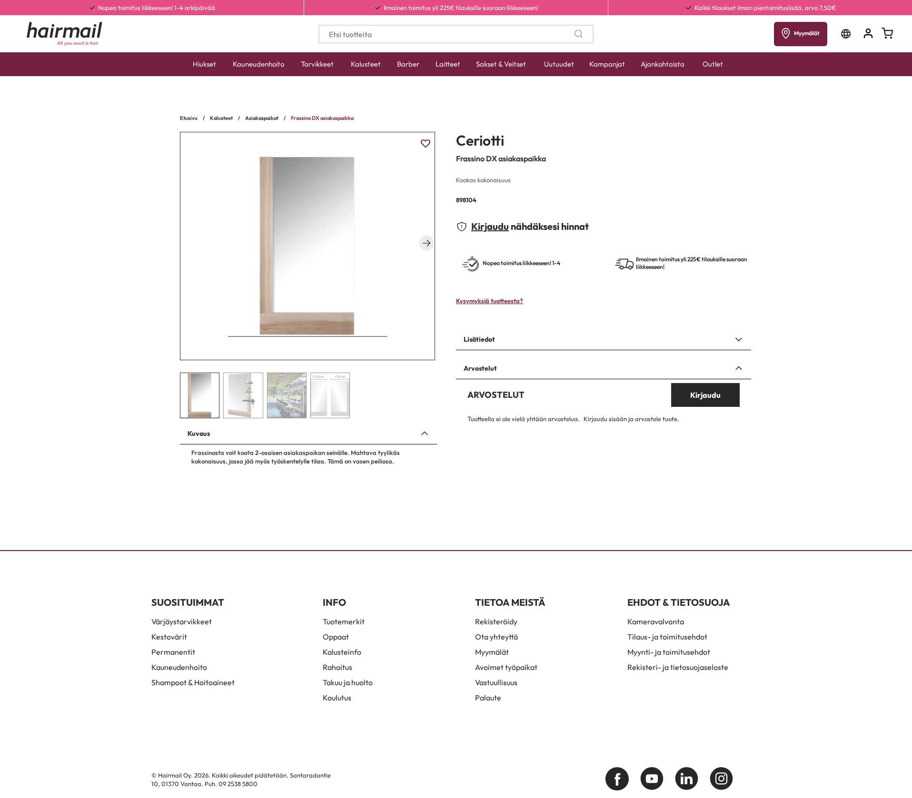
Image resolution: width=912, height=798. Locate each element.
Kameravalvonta (655, 621)
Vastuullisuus (496, 682)
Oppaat (336, 636)
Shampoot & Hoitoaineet (193, 682)
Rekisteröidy (496, 621)
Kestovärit (169, 636)
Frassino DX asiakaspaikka (322, 118)
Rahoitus (337, 667)
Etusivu (189, 118)
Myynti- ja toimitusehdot (668, 652)
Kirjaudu (490, 226)
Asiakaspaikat (261, 118)
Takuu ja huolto (348, 682)
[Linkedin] (686, 778)
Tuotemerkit (344, 621)
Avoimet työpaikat (506, 667)
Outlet (713, 64)
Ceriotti (480, 140)
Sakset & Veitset (501, 64)
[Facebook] (617, 778)
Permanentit (173, 652)
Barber (408, 64)
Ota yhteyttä (496, 636)
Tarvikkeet (317, 64)
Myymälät (492, 652)
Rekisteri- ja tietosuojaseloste (677, 667)
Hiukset (204, 64)
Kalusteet (366, 64)
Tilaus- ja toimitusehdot (667, 636)
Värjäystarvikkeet (181, 621)
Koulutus (337, 697)
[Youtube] (652, 778)
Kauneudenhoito (258, 64)
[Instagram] (721, 778)
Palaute (488, 697)
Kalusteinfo (342, 652)
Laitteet (448, 64)
